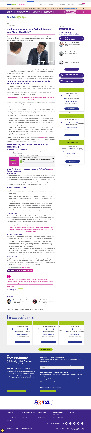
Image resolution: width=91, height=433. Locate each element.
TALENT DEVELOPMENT (28, 412)
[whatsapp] (60, 29)
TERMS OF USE (10, 428)
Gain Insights (52, 4)
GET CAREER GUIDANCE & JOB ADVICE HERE (71, 12)
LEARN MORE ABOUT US (16, 391)
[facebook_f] (66, 29)
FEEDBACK (57, 423)
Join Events (71, 4)
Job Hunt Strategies (11, 417)
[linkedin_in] (70, 29)
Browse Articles (10, 12)
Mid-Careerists (41, 417)
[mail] (73, 29)
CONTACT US (49, 423)
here (51, 169)
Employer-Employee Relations (29, 419)
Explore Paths (61, 4)
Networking (9, 420)
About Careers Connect (58, 417)
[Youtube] (78, 423)
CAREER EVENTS (56, 416)
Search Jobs (43, 4)
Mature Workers (41, 419)
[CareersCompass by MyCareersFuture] (12, 5)
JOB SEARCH (10, 412)
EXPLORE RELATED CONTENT (72, 69)
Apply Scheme (80, 4)
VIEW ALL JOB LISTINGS (45, 349)
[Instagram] (74, 423)
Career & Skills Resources (59, 419)
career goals (42, 137)
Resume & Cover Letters (12, 416)
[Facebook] (70, 423)
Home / (9, 309)
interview (20, 289)
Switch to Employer (22, 4)
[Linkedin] (82, 423)
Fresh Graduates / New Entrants (45, 416)
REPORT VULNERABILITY (27, 428)
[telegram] (63, 29)
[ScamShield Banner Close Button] (83, 8)
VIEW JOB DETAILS (71, 108)
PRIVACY (17, 428)
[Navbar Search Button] (83, 12)
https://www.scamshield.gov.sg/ (70, 8)
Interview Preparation (12, 419)
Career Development (27, 416)
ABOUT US (71, 412)
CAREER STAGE (42, 412)
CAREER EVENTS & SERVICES (58, 413)
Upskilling (24, 417)
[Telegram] (66, 423)
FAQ (63, 423)
